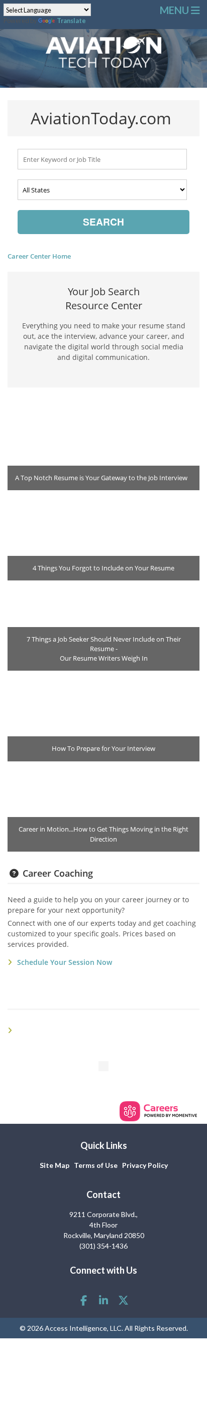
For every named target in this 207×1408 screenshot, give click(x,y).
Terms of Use (96, 1165)
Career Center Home (39, 256)
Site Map (54, 1165)
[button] (181, 10)
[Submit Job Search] (103, 222)
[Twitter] (123, 1300)
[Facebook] (83, 1300)
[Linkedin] (103, 1300)
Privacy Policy (145, 1165)
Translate (71, 21)
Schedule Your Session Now (64, 962)
